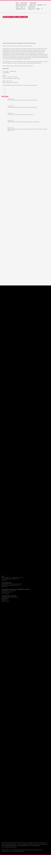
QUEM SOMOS (23, 3)
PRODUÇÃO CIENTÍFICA (21, 5)
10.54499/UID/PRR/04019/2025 (23, 845)
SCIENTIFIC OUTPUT (21, 9)
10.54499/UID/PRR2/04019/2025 (10, 847)
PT (42, 9)
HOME (17, 7)
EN (44, 5)
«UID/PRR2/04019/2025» (35, 845)
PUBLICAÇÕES (33, 3)
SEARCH (38, 9)
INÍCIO (17, 3)
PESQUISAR (40, 5)
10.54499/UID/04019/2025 (27, 844)
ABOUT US (22, 7)
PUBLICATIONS (31, 7)
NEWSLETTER (32, 5)
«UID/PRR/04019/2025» (10, 845)
